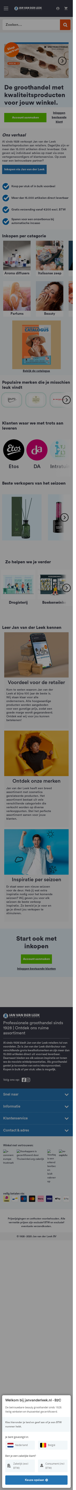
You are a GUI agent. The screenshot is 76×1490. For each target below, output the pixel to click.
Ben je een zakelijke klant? (20, 1456)
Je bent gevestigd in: (17, 1437)
